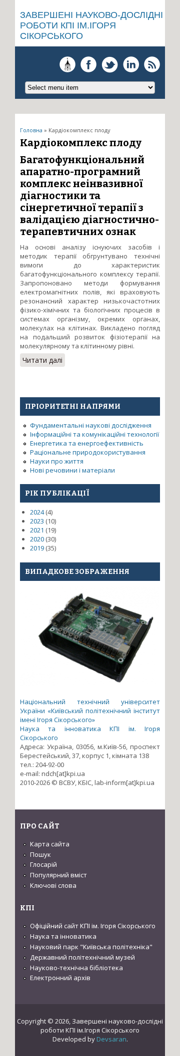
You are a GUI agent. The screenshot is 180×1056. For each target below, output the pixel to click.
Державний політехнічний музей (82, 957)
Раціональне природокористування (88, 452)
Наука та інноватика (63, 936)
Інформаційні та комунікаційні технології (94, 434)
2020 (37, 538)
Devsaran (111, 1039)
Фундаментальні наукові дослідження (91, 425)
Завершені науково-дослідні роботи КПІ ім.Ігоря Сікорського (91, 25)
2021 (37, 530)
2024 (37, 512)
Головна (31, 130)
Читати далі (43, 361)
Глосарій (43, 864)
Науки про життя (57, 461)
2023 (37, 521)
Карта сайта (50, 843)
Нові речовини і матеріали (72, 470)
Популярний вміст (58, 874)
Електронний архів (60, 977)
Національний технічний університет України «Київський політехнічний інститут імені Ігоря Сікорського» (90, 710)
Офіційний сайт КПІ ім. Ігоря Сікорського (93, 925)
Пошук (40, 854)
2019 (37, 547)
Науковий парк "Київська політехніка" (91, 946)
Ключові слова (53, 885)
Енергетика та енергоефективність (87, 443)
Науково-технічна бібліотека (76, 967)
